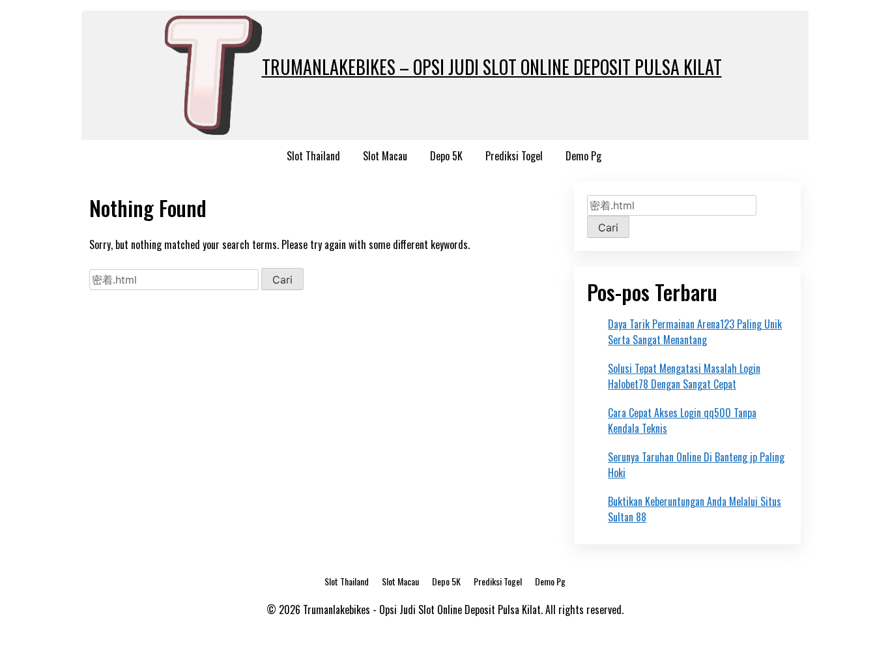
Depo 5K (446, 156)
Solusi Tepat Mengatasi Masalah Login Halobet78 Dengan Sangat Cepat (684, 376)
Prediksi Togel (514, 156)
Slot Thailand (313, 156)
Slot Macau (385, 156)
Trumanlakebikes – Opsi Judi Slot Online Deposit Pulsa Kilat (492, 66)
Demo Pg (583, 156)
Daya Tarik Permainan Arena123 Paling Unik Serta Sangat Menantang (695, 331)
